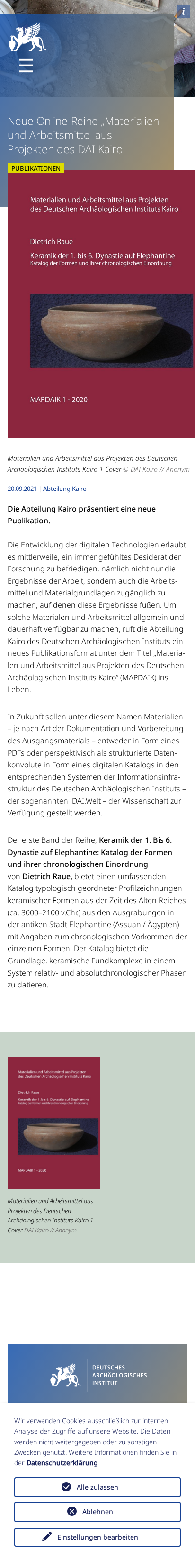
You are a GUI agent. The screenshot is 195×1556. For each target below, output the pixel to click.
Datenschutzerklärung (62, 1462)
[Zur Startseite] (97, 1374)
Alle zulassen (97, 1487)
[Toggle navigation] (26, 65)
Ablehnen (97, 1511)
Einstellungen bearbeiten (97, 1536)
